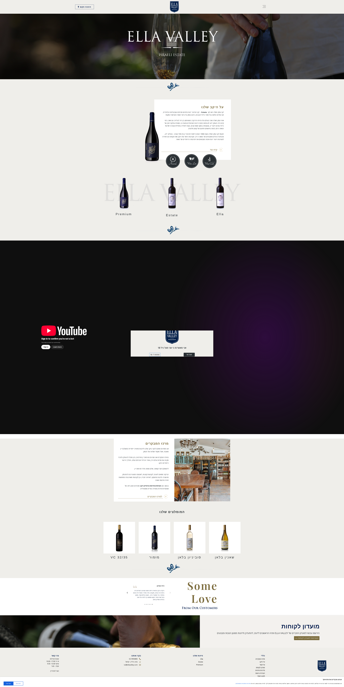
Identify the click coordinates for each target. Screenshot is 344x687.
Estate (200, 662)
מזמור (154, 557)
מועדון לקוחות (260, 667)
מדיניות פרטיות (260, 670)
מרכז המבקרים (260, 659)
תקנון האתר (261, 676)
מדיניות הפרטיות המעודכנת (243, 683)
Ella (201, 659)
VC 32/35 (119, 557)
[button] (170, 593)
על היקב (262, 662)
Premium (199, 665)
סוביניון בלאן (189, 557)
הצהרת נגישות (260, 673)
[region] (172, 682)
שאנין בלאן (225, 557)
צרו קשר (262, 665)
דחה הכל (18, 683)
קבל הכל (8, 683)
